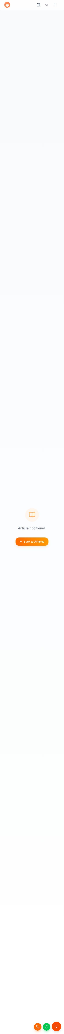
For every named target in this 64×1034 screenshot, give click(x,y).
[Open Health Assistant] (56, 1026)
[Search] (46, 5)
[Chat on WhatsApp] (46, 1027)
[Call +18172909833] (37, 1027)
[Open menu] (55, 5)
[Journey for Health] (8, 5)
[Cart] (38, 5)
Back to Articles (34, 541)
